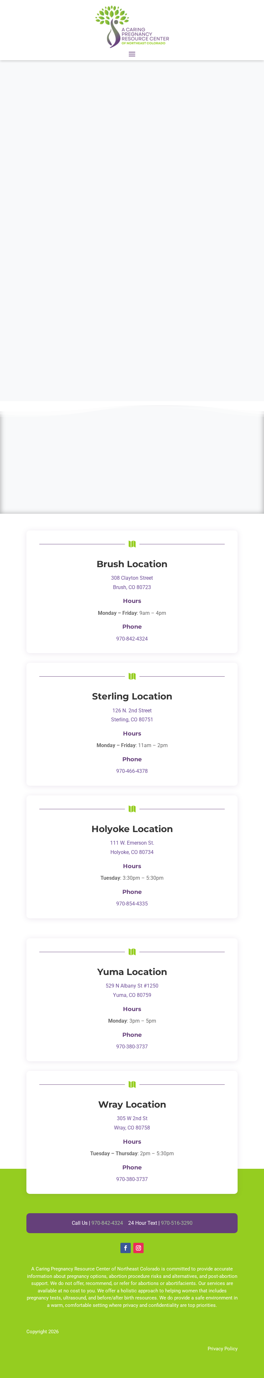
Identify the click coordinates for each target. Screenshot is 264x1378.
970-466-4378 (132, 771)
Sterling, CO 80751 (132, 720)
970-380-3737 (132, 1047)
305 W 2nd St (132, 1118)
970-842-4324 (132, 639)
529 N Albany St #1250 (132, 986)
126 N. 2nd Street (132, 711)
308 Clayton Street (132, 578)
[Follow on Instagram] (138, 1248)
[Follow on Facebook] (125, 1248)
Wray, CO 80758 (132, 1128)
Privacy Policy (223, 1349)
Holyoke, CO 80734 (132, 852)
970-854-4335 (132, 904)
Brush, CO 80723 (132, 587)
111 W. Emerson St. (132, 843)
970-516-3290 (177, 1223)
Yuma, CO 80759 (132, 995)
